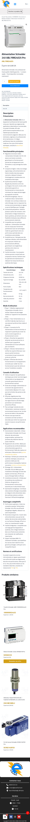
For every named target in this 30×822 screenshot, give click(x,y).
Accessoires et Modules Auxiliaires (14, 93)
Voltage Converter (6, 99)
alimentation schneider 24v (18, 94)
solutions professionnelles (18, 465)
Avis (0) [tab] (5, 108)
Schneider (26, 97)
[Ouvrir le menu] (15, 4)
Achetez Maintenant (15, 86)
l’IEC (16, 568)
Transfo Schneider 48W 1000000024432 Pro (15, 608)
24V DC (10, 94)
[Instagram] (15, 817)
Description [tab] (6, 105)
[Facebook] (11, 817)
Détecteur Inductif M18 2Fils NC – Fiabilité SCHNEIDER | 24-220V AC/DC (14, 698)
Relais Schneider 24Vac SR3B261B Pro (14, 651)
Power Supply (20, 97)
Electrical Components (13, 96)
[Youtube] (19, 817)
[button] (26, 24)
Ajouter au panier (14, 81)
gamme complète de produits (15, 453)
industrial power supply (12, 97)
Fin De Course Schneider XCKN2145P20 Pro (14, 743)
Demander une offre (15, 661)
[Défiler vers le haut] (27, 819)
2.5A (8, 94)
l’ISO (12, 568)
